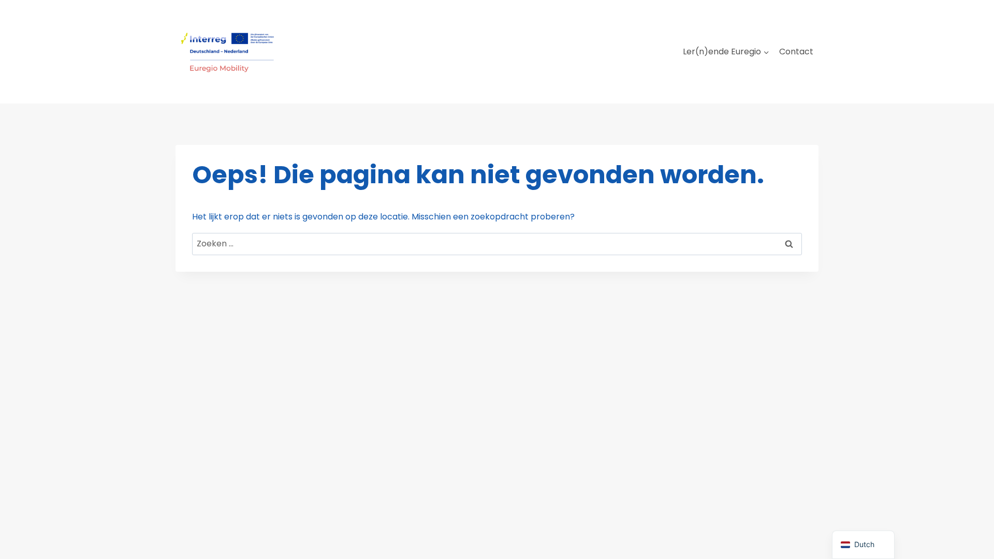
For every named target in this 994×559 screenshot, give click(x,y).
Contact (796, 51)
